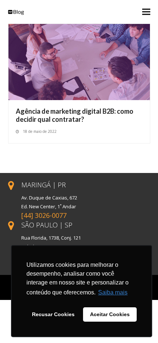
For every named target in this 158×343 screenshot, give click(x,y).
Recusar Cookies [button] (53, 314)
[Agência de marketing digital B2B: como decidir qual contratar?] (79, 61)
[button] (146, 12)
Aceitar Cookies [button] (110, 314)
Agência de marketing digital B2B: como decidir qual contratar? (74, 115)
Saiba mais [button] (113, 292)
